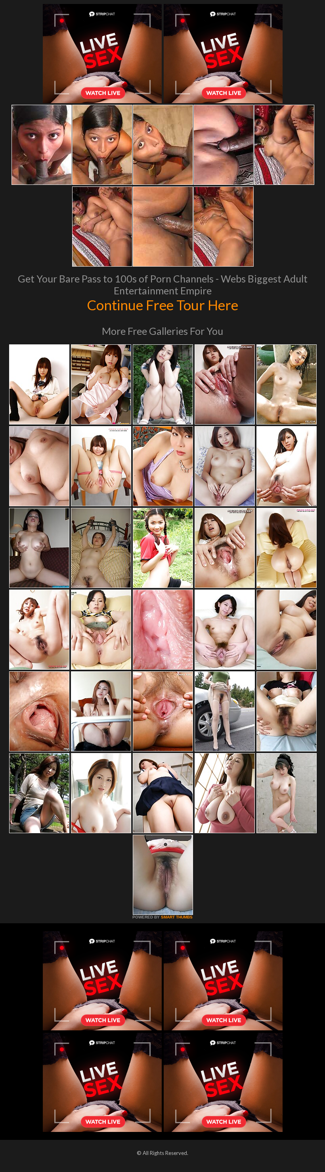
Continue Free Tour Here (162, 304)
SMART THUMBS (177, 917)
